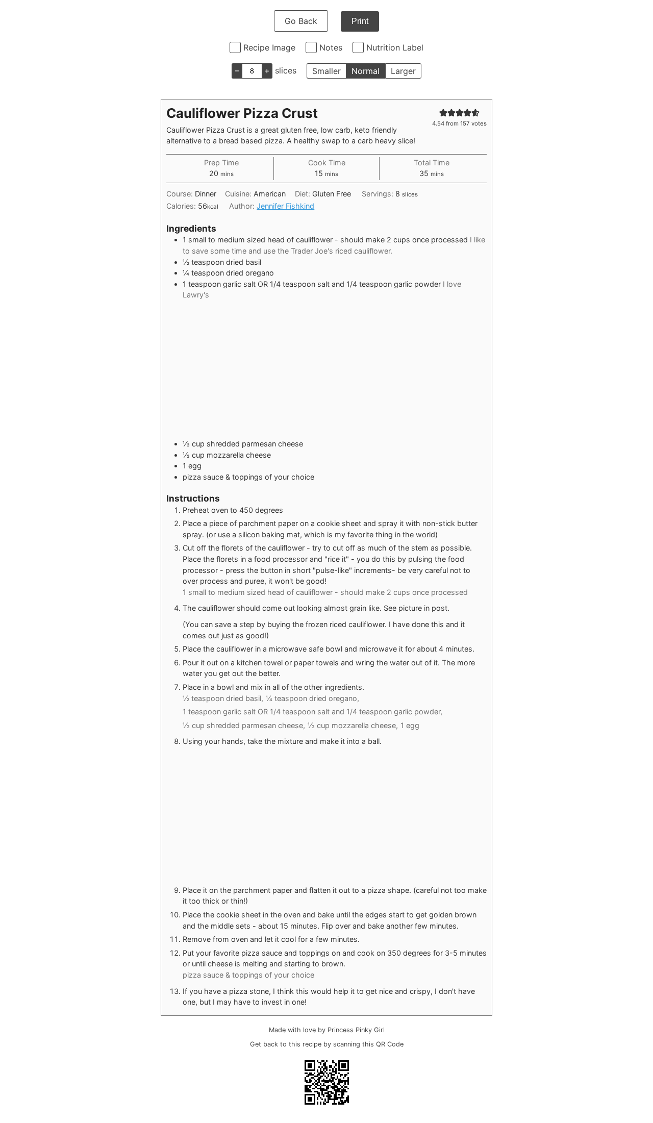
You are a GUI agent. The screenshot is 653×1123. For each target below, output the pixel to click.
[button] (443, 112)
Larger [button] (403, 71)
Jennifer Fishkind (285, 206)
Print (359, 21)
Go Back (301, 21)
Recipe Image (269, 47)
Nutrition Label (394, 47)
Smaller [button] (326, 71)
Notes (330, 47)
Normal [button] (365, 71)
